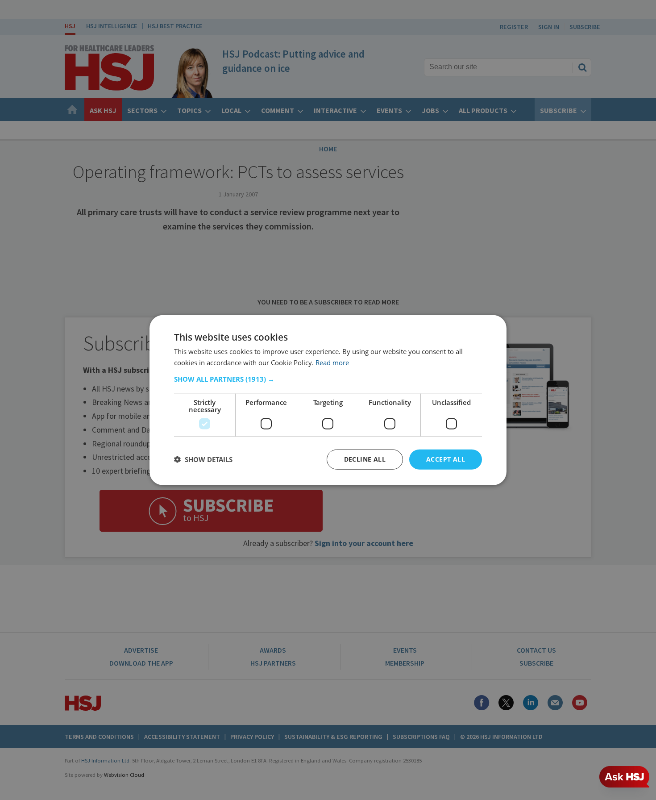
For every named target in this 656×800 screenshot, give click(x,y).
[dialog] (328, 400)
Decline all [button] (365, 459)
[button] (328, 379)
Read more (332, 362)
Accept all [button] (445, 459)
